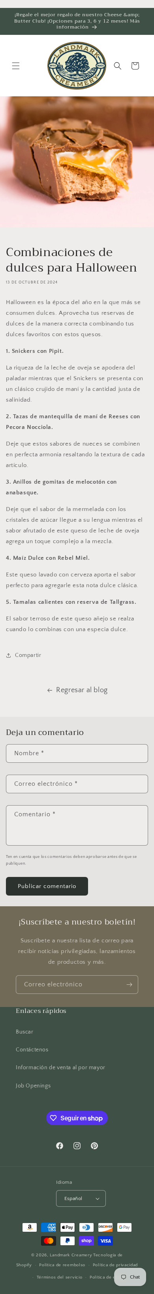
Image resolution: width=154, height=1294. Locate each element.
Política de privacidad (115, 1265)
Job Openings (33, 1086)
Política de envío (107, 1277)
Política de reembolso (62, 1265)
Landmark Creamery (71, 1255)
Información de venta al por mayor (60, 1067)
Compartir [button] (28, 655)
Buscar (25, 1032)
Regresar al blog (82, 690)
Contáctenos (32, 1050)
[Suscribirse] (129, 984)
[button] (15, 66)
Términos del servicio (60, 1277)
